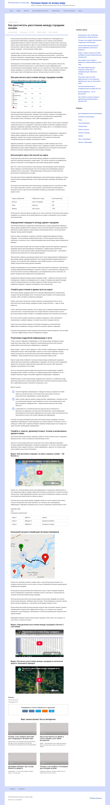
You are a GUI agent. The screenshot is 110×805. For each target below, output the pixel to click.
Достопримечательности (40, 11)
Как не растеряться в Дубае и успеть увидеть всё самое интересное (52, 738)
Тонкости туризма (69, 11)
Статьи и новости (83, 129)
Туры (11, 11)
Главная (12, 789)
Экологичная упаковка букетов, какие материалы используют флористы (88, 48)
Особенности (56, 11)
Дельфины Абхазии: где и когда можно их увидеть (20, 767)
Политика (21, 789)
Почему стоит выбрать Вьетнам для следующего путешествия (21, 737)
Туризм (44, 32)
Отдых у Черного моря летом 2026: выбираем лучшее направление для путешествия (90, 55)
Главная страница (12, 22)
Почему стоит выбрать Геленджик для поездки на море (54, 767)
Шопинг (26, 11)
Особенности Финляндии (86, 117)
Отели (18, 11)
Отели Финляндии (84, 123)
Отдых (80, 11)
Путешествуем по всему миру (48, 3)
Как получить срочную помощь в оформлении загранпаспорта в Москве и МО (89, 99)
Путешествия (82, 126)
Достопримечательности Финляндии (90, 113)
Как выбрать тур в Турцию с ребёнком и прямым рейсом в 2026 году (89, 62)
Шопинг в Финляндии (85, 142)
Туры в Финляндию (84, 139)
